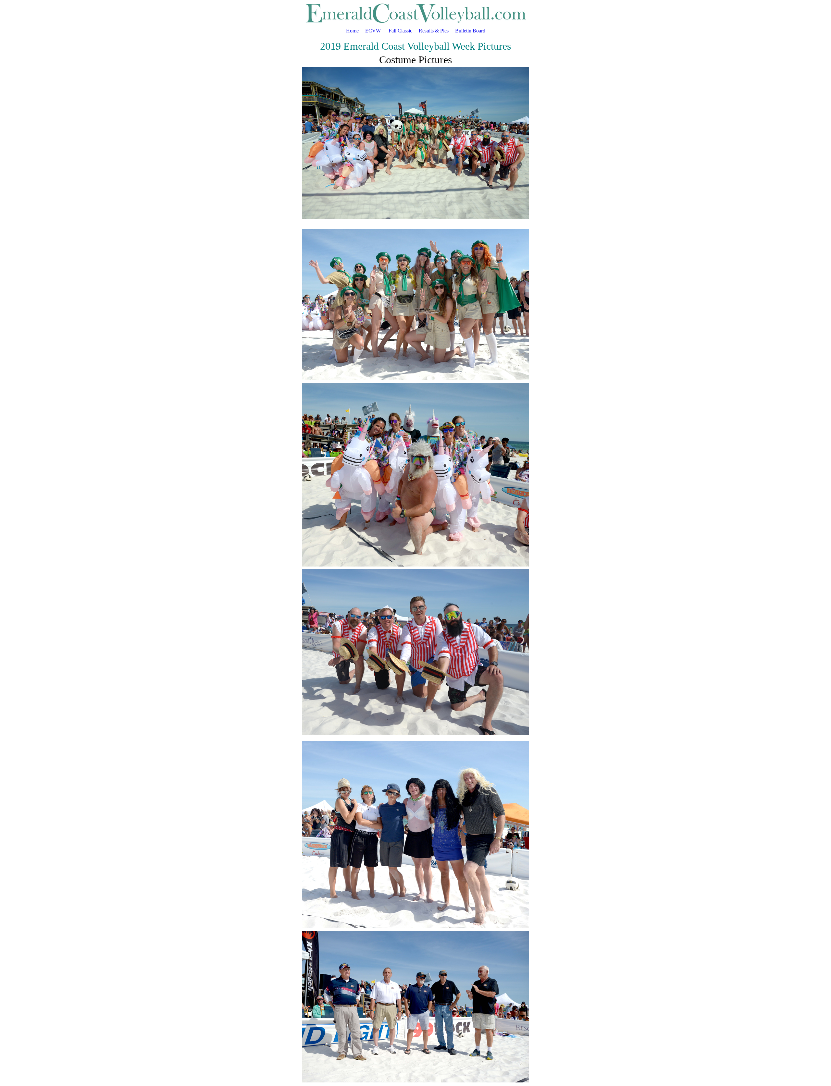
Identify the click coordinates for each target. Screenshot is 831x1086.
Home (352, 30)
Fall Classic (400, 30)
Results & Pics (434, 30)
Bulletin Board (470, 30)
